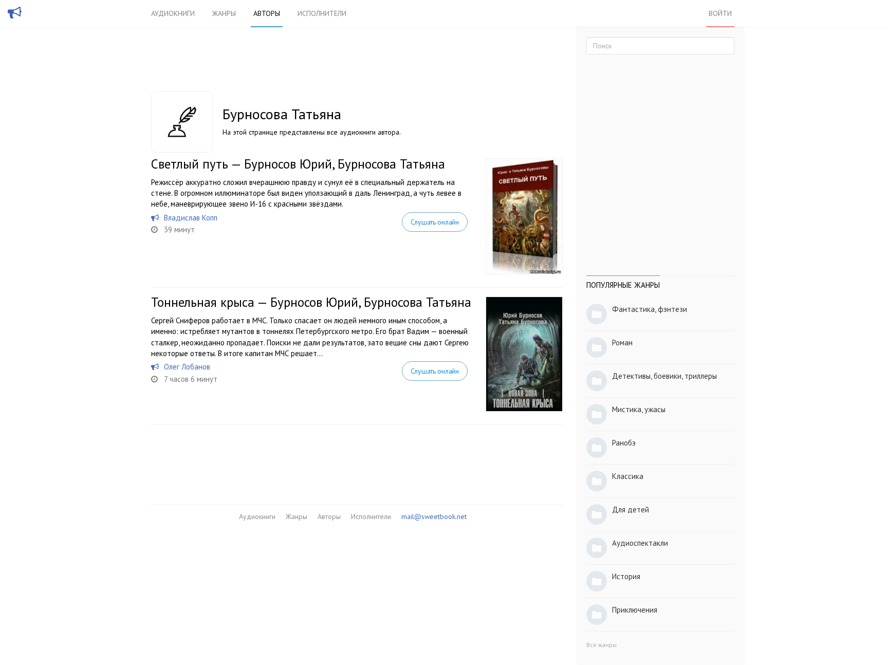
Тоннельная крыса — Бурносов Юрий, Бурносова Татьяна (311, 302)
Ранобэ (624, 443)
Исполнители (322, 13)
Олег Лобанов (187, 367)
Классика (627, 476)
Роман (622, 342)
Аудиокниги (173, 13)
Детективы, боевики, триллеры (664, 376)
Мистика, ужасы (638, 409)
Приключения (634, 610)
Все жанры (601, 645)
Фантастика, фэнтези (649, 309)
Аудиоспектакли (640, 543)
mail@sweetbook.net (434, 516)
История (626, 576)
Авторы (266, 13)
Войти (720, 13)
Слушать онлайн (435, 222)
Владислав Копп (190, 218)
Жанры (224, 13)
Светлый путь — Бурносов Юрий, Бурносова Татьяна (298, 164)
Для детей (630, 509)
